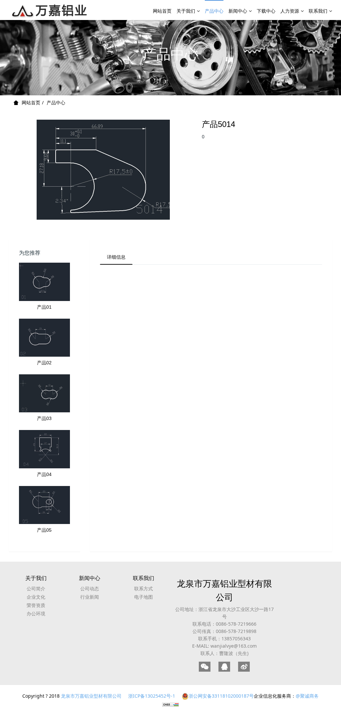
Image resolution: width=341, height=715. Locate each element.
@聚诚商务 (307, 696)
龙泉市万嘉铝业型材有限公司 (224, 590)
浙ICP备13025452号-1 (151, 696)
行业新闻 (89, 597)
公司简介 (36, 588)
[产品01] (44, 282)
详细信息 (116, 257)
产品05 (44, 530)
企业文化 (36, 597)
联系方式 (143, 588)
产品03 (44, 418)
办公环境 (36, 613)
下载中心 (266, 11)
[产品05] (44, 505)
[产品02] (44, 338)
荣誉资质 (36, 605)
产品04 (44, 474)
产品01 (44, 307)
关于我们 (185, 11)
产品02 (44, 362)
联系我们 (318, 11)
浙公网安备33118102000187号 (221, 696)
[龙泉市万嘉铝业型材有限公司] (50, 10)
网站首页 (162, 11)
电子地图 (143, 597)
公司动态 (89, 588)
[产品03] (44, 393)
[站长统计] (170, 704)
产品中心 (214, 11)
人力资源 (289, 11)
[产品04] (44, 449)
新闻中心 (237, 11)
